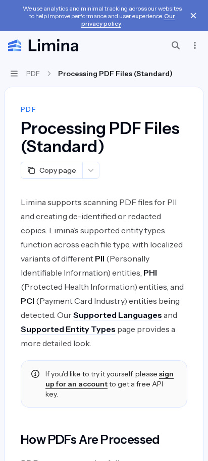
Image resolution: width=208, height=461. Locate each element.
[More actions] (195, 45)
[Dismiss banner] (193, 15)
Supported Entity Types (68, 329)
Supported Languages (117, 315)
